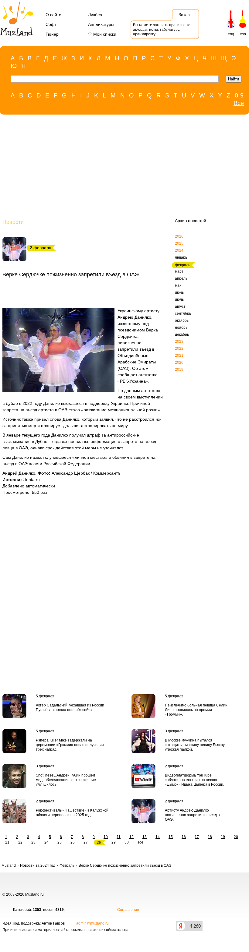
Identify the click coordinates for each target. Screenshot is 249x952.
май (178, 285)
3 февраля (174, 731)
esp (243, 34)
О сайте (53, 14)
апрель (181, 278)
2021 (179, 355)
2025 (179, 243)
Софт (51, 24)
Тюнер (52, 34)
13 (144, 837)
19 (223, 837)
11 (119, 837)
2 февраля (174, 766)
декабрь (182, 334)
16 (184, 837)
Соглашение (128, 910)
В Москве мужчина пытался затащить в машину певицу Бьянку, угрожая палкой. (195, 745)
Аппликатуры (101, 24)
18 (210, 837)
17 (197, 837)
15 (171, 837)
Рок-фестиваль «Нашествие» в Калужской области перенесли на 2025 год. (72, 812)
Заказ (184, 14)
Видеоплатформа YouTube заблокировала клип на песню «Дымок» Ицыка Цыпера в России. (194, 780)
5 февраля (45, 696)
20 (236, 837)
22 (20, 842)
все (140, 842)
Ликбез (95, 14)
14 (157, 837)
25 (59, 842)
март (179, 271)
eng (231, 34)
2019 (179, 369)
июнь (179, 292)
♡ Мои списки (102, 34)
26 (72, 842)
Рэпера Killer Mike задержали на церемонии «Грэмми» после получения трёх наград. (70, 745)
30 (126, 842)
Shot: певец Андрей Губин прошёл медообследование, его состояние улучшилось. (66, 780)
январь (181, 257)
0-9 (239, 95)
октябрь (182, 320)
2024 (179, 250)
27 (86, 842)
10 (106, 837)
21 (7, 842)
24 (46, 842)
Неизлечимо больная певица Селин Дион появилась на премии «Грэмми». (196, 710)
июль (179, 299)
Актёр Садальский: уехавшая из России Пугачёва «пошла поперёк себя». (70, 707)
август (180, 306)
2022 (179, 348)
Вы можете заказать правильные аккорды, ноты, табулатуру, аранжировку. (161, 29)
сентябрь (183, 313)
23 (33, 842)
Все (239, 103)
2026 (179, 236)
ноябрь (181, 327)
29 (113, 842)
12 (131, 837)
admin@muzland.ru (92, 923)
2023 (179, 341)
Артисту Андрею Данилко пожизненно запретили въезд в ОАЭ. (192, 815)
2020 (179, 362)
